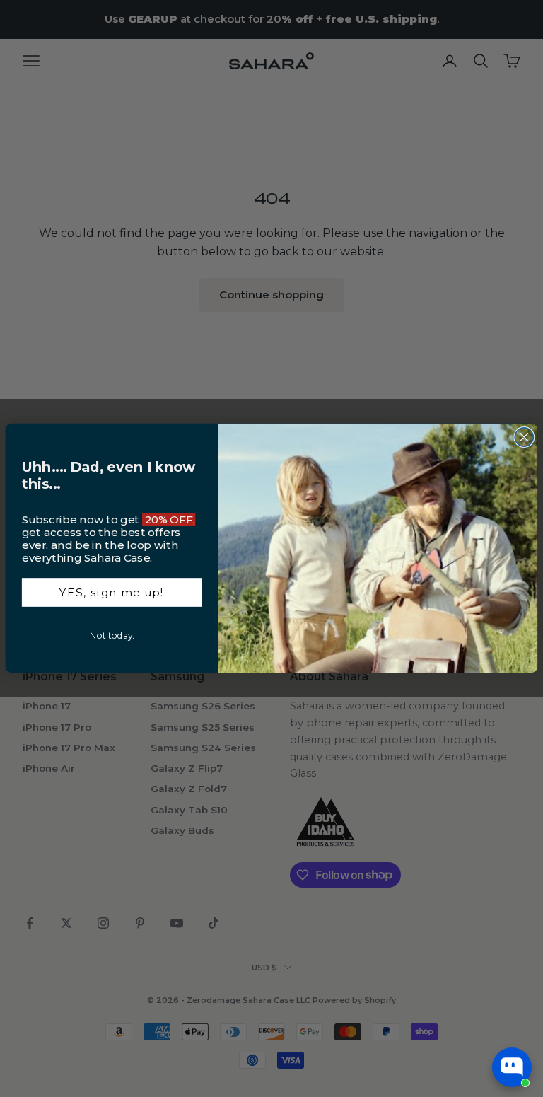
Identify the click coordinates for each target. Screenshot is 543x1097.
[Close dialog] (524, 437)
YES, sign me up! (112, 592)
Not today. (112, 636)
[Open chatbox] (512, 1067)
